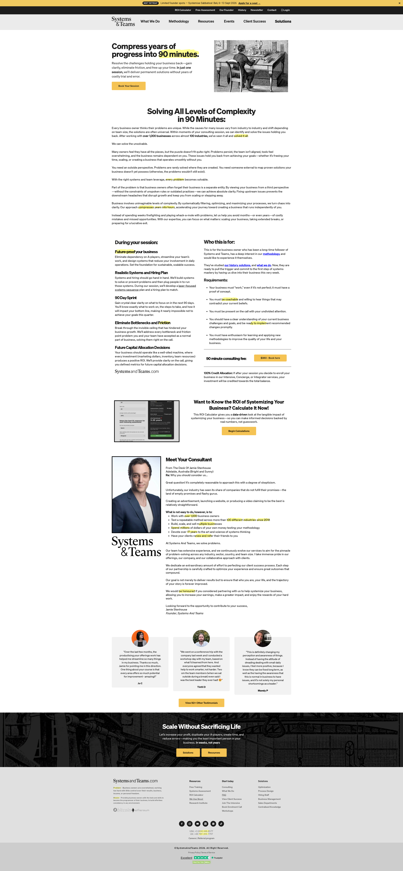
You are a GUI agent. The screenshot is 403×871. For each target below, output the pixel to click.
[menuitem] (183, 10)
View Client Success (232, 798)
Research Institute (198, 802)
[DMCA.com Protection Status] (201, 863)
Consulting (227, 786)
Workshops (228, 810)
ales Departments (268, 802)
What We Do (228, 790)
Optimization (264, 786)
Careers (192, 838)
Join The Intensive (231, 802)
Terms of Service (208, 852)
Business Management (269, 798)
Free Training (195, 786)
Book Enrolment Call (232, 806)
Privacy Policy (194, 852)
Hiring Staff (263, 794)
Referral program (206, 838)
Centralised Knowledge (269, 806)
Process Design (266, 790)
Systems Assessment (200, 790)
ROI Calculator (196, 794)
